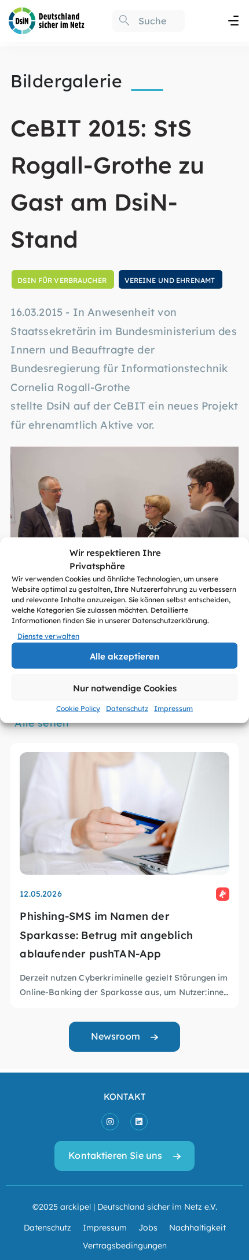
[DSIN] (47, 19)
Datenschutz (127, 708)
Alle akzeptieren (124, 656)
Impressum (173, 708)
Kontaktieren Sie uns (115, 1155)
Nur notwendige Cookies (125, 687)
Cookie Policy (78, 708)
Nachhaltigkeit (197, 1227)
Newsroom (115, 1036)
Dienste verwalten (48, 635)
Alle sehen (41, 722)
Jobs (148, 1227)
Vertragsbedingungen (125, 1245)
